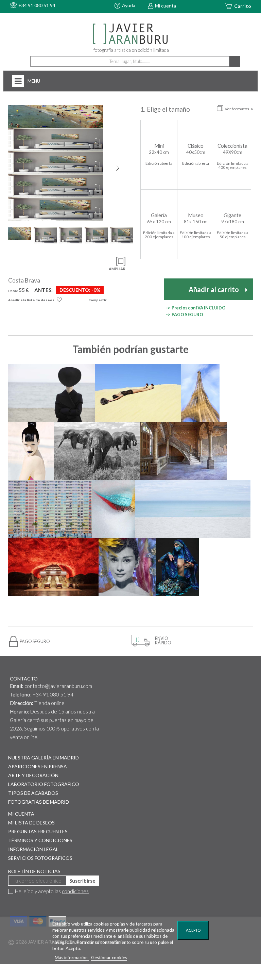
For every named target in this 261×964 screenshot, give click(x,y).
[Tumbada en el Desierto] (138, 393)
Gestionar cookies (109, 957)
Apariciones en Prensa (37, 766)
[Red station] (53, 567)
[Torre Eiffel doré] (200, 393)
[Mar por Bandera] (192, 509)
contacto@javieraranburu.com (58, 686)
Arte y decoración (33, 775)
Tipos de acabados (33, 793)
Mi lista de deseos (31, 822)
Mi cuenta (165, 6)
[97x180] (55, 209)
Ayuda (128, 5)
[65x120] (55, 162)
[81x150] (55, 185)
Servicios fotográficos (40, 858)
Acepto (193, 930)
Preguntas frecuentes (38, 831)
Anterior (15, 167)
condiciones (75, 891)
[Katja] (31, 451)
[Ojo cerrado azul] (113, 509)
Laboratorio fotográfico (43, 784)
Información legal (33, 849)
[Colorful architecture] (50, 509)
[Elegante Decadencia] (183, 451)
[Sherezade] (177, 567)
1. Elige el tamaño (165, 109)
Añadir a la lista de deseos (31, 300)
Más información (72, 957)
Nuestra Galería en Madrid (43, 757)
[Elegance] (51, 393)
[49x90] (55, 139)
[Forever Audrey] (127, 567)
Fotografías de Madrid (38, 802)
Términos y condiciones (40, 840)
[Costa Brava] (55, 116)
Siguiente (118, 167)
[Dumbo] (97, 451)
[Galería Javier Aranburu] (130, 34)
